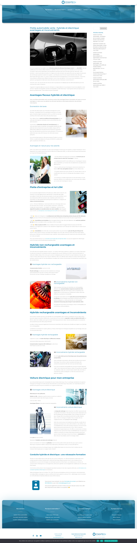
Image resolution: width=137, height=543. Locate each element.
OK (98, 540)
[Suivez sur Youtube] (40, 535)
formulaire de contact (70, 481)
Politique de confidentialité (111, 540)
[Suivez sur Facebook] (33, 535)
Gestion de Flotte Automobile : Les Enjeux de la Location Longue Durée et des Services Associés (99, 38)
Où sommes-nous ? (60, 9)
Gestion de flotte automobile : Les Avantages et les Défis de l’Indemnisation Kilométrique (99, 65)
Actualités (78, 9)
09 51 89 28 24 (48, 483)
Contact (86, 9)
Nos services (48, 9)
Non (102, 540)
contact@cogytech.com (64, 483)
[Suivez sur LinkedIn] (37, 535)
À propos (70, 9)
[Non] (135, 541)
